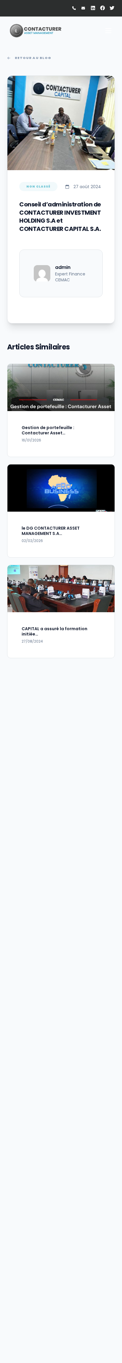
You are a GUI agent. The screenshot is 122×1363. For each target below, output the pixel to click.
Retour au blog (33, 57)
